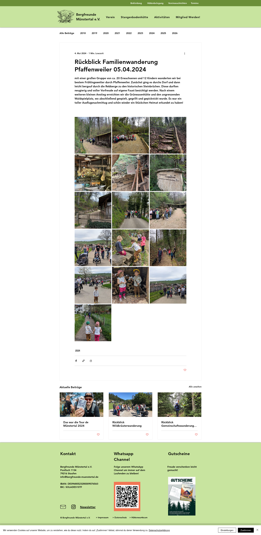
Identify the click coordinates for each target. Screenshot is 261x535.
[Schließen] (257, 530)
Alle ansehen (195, 386)
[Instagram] (73, 507)
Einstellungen (227, 530)
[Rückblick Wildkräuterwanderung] (130, 404)
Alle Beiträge (67, 33)
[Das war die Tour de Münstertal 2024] (81, 404)
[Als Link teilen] (83, 360)
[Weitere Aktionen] (184, 53)
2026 (174, 33)
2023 (140, 33)
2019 (94, 33)
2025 (163, 33)
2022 (129, 33)
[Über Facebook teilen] (76, 360)
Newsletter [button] (88, 507)
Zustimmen (245, 530)
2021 (117, 33)
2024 (152, 33)
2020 (106, 33)
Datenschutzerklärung (159, 530)
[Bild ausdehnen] (93, 135)
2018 (83, 33)
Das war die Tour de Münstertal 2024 (75, 424)
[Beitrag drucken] (90, 360)
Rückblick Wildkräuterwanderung (127, 424)
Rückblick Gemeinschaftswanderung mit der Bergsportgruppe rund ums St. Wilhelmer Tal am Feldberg (178, 424)
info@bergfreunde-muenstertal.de (79, 476)
